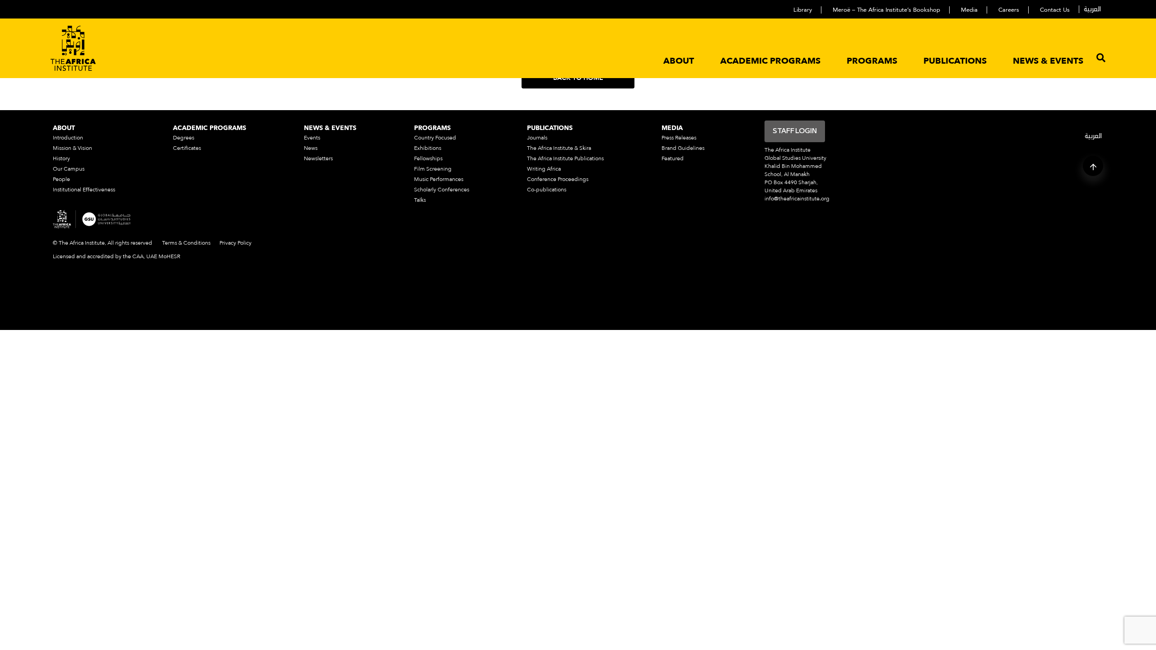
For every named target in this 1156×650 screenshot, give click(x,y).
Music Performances (438, 179)
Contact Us (1055, 10)
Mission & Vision (72, 148)
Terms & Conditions (186, 242)
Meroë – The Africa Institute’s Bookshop (886, 10)
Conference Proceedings (557, 179)
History (61, 158)
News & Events (1048, 61)
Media (969, 10)
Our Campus (68, 168)
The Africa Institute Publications (565, 158)
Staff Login (795, 131)
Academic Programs (770, 61)
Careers (1008, 10)
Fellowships (428, 158)
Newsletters (318, 158)
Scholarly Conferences (441, 189)
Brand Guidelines (683, 148)
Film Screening (433, 168)
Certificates (187, 148)
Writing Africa (544, 168)
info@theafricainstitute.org (797, 198)
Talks (420, 200)
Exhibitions (427, 148)
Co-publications (546, 189)
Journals (537, 137)
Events (312, 137)
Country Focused (435, 137)
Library (802, 10)
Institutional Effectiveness (84, 189)
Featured (673, 158)
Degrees (183, 137)
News (310, 148)
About (678, 61)
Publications (955, 61)
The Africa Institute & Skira (559, 148)
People (61, 179)
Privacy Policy (235, 242)
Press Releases (679, 137)
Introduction (68, 137)
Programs (872, 61)
